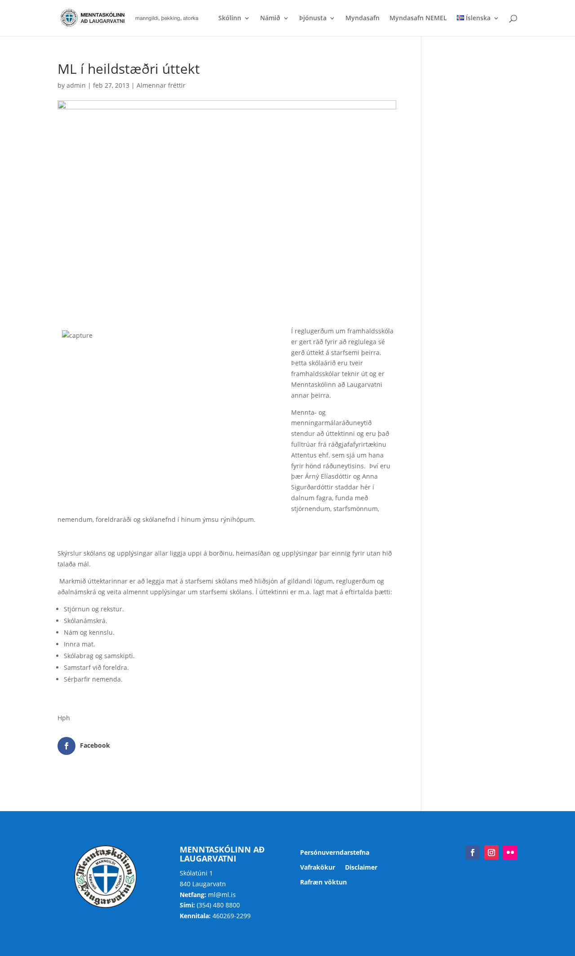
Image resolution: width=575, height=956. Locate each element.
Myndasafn (362, 18)
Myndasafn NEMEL (418, 18)
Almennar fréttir (161, 85)
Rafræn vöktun (323, 882)
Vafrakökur (317, 867)
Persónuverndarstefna (334, 853)
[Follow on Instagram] (491, 852)
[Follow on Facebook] (472, 852)
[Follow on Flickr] (510, 852)
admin (76, 85)
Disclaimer (361, 867)
